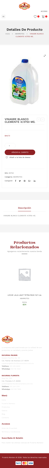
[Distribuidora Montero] (24, 6)
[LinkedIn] (34, 181)
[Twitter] (20, 181)
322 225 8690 (15, 366)
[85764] (24, 82)
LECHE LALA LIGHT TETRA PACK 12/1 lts (24, 295)
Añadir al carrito (20, 152)
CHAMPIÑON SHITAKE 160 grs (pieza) (38, 119)
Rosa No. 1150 (7, 378)
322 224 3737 (15, 386)
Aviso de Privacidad (9, 428)
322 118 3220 (16, 369)
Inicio (7, 34)
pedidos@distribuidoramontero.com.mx (17, 384)
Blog (3, 414)
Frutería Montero (8, 403)
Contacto (5, 417)
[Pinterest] (24, 181)
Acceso (44, 11)
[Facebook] (15, 181)
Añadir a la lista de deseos (19, 157)
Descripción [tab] (24, 208)
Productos (6, 407)
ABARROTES (19, 34)
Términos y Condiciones (11, 432)
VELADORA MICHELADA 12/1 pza (42, 119)
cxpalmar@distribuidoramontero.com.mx (18, 363)
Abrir (3, 16)
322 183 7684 (16, 389)
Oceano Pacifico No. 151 (11, 358)
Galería (4, 410)
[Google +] (29, 181)
